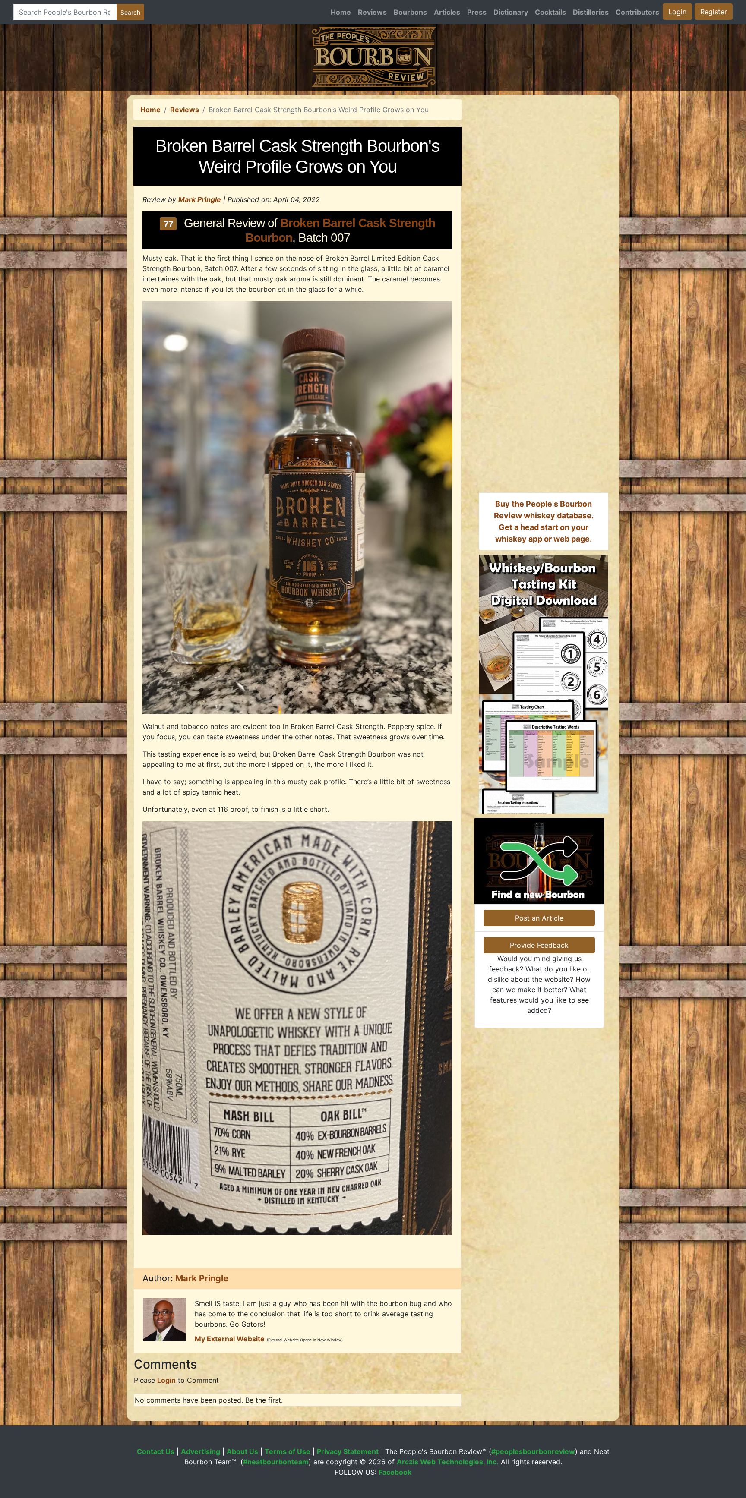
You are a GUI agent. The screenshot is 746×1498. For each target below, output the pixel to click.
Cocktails (550, 12)
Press (477, 12)
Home (341, 12)
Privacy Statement (348, 1451)
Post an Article (539, 918)
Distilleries (591, 12)
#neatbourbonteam (276, 1461)
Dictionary (510, 12)
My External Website (230, 1338)
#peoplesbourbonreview (533, 1451)
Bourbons (410, 12)
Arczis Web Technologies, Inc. (448, 1461)
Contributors (637, 12)
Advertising (200, 1451)
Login (677, 11)
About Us (242, 1451)
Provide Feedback (539, 945)
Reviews (372, 12)
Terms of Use (287, 1451)
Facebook (395, 1472)
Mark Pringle (199, 199)
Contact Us (155, 1451)
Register (713, 11)
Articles (447, 12)
